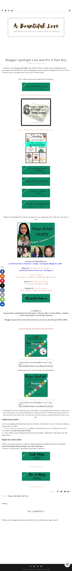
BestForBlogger (46, 569)
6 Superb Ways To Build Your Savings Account (36, 95)
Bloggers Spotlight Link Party (18, 496)
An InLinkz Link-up (36, 466)
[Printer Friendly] (2, 295)
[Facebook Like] (2, 290)
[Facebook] (2, 271)
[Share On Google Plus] (68, 491)
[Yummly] (2, 276)
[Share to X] (61, 491)
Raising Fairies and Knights (39, 268)
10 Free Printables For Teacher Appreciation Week (36, 130)
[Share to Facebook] (57, 491)
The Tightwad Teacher (39, 281)
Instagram (52, 277)
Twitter (27, 277)
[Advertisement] (34, 4)
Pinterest (36, 277)
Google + (43, 277)
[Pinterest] (2, 281)
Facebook (20, 277)
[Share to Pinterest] (64, 491)
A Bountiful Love (31, 569)
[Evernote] (2, 299)
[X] (2, 285)
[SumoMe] (2, 304)
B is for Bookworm (40, 288)
